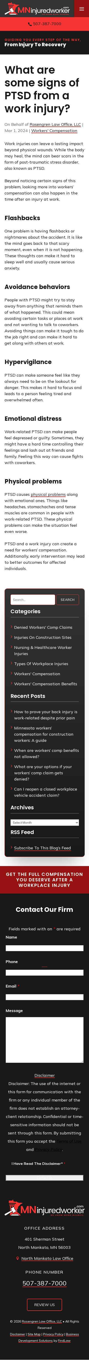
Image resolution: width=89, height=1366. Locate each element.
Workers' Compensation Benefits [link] (45, 683)
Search (68, 600)
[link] (37, 8)
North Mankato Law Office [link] (47, 1258)
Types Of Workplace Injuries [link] (41, 663)
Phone (12, 961)
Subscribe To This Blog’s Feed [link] (42, 847)
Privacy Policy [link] (53, 1334)
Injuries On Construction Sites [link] (42, 637)
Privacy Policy (48, 1149)
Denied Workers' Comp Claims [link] (43, 627)
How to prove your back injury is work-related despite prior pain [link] (45, 715)
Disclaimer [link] (17, 1334)
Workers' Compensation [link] (54, 130)
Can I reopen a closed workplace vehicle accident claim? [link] (45, 792)
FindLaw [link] (64, 1341)
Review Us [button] (44, 1304)
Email (12, 986)
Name (11, 937)
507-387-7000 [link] (47, 23)
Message (14, 1010)
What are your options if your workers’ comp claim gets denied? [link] (43, 773)
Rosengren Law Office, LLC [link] (55, 124)
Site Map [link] (34, 1334)
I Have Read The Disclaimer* (38, 1163)
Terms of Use (68, 1141)
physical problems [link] (48, 494)
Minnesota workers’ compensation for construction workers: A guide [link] (43, 734)
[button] (81, 8)
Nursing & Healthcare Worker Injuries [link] (43, 650)
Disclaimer (44, 1075)
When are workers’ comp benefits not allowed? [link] (46, 753)
